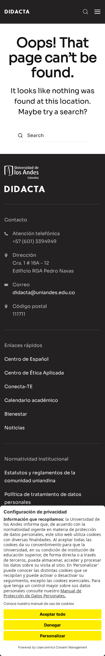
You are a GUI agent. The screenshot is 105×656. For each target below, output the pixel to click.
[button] (86, 11)
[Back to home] (17, 11)
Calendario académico (31, 400)
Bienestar (15, 414)
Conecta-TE (18, 386)
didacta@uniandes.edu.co (44, 292)
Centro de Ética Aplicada (34, 373)
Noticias (14, 428)
